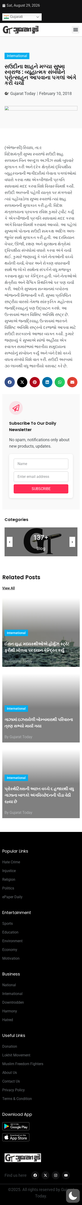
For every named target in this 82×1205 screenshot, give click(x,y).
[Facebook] (35, 1175)
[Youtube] (66, 1175)
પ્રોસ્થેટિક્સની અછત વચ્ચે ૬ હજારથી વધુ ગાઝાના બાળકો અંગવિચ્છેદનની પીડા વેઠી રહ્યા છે (39, 795)
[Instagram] (56, 1175)
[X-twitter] (45, 1175)
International (17, 56)
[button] (75, 29)
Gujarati (16, 17)
